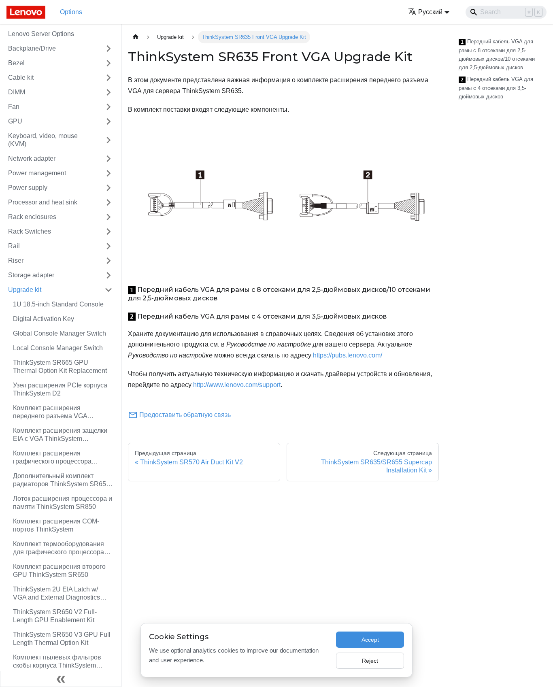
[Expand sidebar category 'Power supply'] (108, 187)
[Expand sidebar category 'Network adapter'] (108, 158)
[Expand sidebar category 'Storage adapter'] (108, 275)
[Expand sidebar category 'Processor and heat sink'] (108, 202)
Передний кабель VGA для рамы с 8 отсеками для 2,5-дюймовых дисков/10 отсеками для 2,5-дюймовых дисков (497, 54)
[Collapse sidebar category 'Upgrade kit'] (108, 289)
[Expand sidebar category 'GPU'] (108, 121)
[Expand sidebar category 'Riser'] (108, 260)
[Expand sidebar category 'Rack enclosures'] (108, 217)
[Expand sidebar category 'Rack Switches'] (108, 231)
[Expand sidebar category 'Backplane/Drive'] (108, 48)
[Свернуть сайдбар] (60, 679)
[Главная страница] (135, 37)
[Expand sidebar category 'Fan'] (108, 106)
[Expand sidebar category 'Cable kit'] (108, 77)
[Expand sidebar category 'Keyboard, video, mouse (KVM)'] (108, 140)
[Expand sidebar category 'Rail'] (108, 246)
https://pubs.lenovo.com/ (347, 355)
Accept (370, 639)
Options (71, 12)
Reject (370, 660)
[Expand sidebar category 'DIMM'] (108, 92)
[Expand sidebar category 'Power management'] (108, 173)
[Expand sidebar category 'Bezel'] (108, 63)
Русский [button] (430, 12)
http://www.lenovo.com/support (237, 384)
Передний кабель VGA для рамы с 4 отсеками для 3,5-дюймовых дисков (496, 88)
